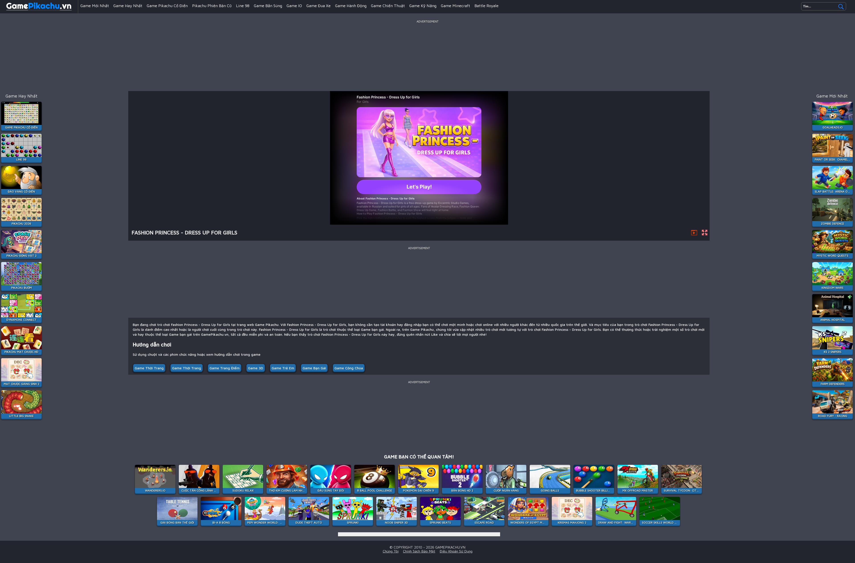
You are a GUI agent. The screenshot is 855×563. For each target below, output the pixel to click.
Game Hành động (350, 5)
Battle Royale (486, 5)
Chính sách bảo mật (419, 551)
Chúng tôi (391, 551)
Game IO (294, 5)
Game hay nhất (127, 5)
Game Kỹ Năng (422, 5)
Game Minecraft (455, 5)
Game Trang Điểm (225, 368)
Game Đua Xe (318, 5)
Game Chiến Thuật (388, 5)
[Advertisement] (427, 55)
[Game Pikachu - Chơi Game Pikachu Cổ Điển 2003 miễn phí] (38, 10)
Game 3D (255, 368)
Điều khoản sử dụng (456, 551)
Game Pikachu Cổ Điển (167, 5)
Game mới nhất (94, 5)
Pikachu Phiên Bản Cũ (212, 5)
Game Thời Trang (149, 368)
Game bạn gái (314, 368)
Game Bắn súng (268, 5)
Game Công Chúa (348, 368)
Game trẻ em (283, 368)
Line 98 (242, 5)
